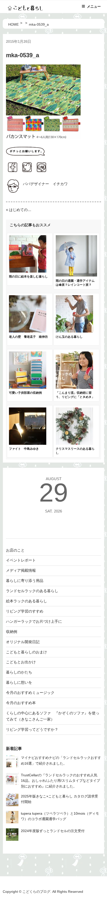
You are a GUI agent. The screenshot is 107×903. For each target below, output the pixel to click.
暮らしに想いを (19, 682)
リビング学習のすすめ (24, 611)
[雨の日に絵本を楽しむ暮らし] (27, 271)
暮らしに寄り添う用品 (24, 580)
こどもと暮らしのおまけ (26, 652)
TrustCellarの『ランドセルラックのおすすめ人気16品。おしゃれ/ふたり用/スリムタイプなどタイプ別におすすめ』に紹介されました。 (60, 780)
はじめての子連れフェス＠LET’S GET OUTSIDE (21, 210)
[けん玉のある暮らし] (74, 331)
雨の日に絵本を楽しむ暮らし (28, 276)
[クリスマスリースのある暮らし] (74, 443)
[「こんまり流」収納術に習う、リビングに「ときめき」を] (74, 387)
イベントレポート (21, 560)
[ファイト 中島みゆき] (27, 443)
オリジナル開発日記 (23, 642)
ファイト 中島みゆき (24, 449)
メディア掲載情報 (21, 570)
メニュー (94, 6)
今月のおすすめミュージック (30, 692)
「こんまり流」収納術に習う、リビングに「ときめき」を (75, 397)
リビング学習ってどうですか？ (32, 729)
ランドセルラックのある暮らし (32, 591)
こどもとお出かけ (21, 662)
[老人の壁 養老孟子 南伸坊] (27, 331)
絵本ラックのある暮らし (26, 601)
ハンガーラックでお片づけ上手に (34, 621)
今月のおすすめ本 (21, 703)
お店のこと (15, 550)
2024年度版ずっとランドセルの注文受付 (53, 831)
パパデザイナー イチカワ (45, 184)
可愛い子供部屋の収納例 (25, 393)
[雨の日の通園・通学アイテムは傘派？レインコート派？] (76, 275)
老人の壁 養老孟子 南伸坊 (28, 337)
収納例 (11, 631)
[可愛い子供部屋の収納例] (27, 387)
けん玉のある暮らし (69, 337)
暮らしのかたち (19, 672)
